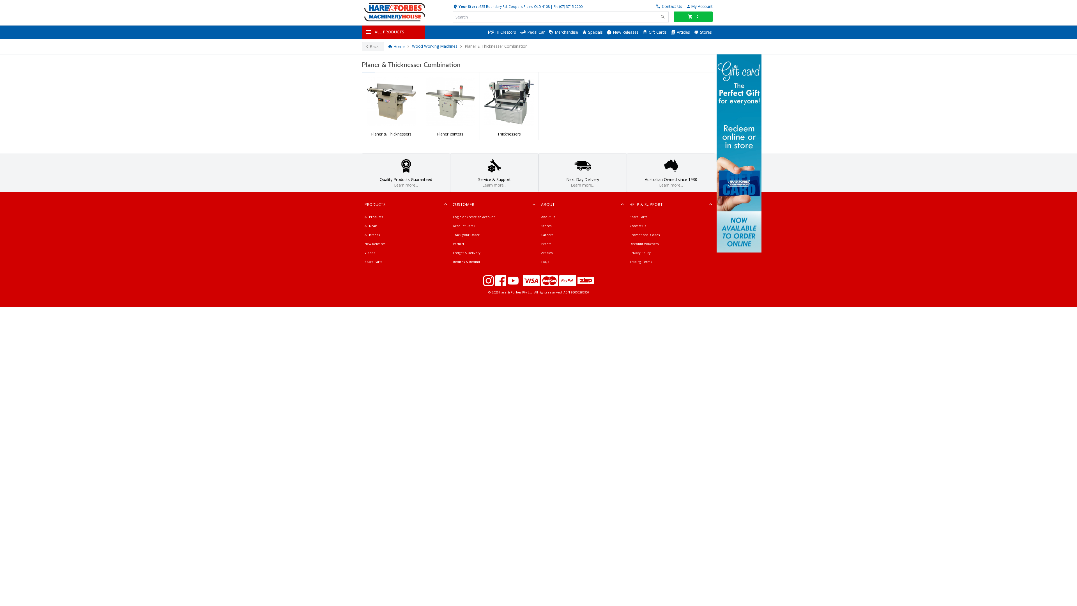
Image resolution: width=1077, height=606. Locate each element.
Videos (370, 253)
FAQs (545, 262)
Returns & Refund (466, 262)
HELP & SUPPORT (646, 204)
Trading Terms (641, 262)
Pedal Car (535, 32)
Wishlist (458, 244)
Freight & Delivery (466, 253)
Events (546, 244)
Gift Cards (657, 32)
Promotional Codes (645, 235)
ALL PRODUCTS (389, 32)
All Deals (371, 226)
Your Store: (468, 6)
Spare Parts (373, 262)
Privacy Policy (640, 253)
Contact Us (638, 226)
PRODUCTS (375, 204)
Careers (547, 235)
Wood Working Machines (434, 46)
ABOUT (548, 204)
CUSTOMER (463, 204)
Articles (683, 32)
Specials (595, 32)
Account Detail (464, 226)
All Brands (372, 235)
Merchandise (566, 32)
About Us (548, 217)
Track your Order (466, 235)
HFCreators (505, 32)
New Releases (625, 32)
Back (374, 46)
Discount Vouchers (644, 244)
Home (399, 46)
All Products (374, 217)
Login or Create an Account (474, 217)
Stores (705, 32)
